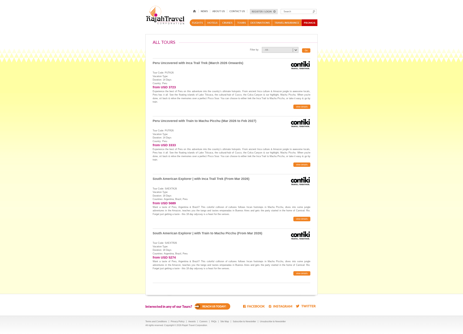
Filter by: (254, 49)
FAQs (213, 321)
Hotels (212, 22)
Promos (309, 22)
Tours (241, 22)
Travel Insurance (286, 22)
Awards (192, 321)
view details (302, 106)
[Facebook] (254, 306)
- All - (266, 50)
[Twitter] (306, 306)
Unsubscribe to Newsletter (273, 321)
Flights (197, 22)
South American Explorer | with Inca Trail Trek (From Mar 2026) (201, 179)
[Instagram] (280, 306)
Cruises (227, 22)
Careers (203, 321)
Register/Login (264, 11)
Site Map (224, 321)
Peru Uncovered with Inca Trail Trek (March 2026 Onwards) (198, 63)
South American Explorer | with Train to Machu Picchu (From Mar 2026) (207, 233)
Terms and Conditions (156, 321)
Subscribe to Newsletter (244, 321)
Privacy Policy (177, 321)
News (204, 11)
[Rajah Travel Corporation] (165, 16)
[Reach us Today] (212, 306)
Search (314, 11)
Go (306, 50)
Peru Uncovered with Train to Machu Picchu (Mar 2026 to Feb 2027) (204, 121)
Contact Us (237, 11)
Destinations (260, 22)
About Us (218, 11)
